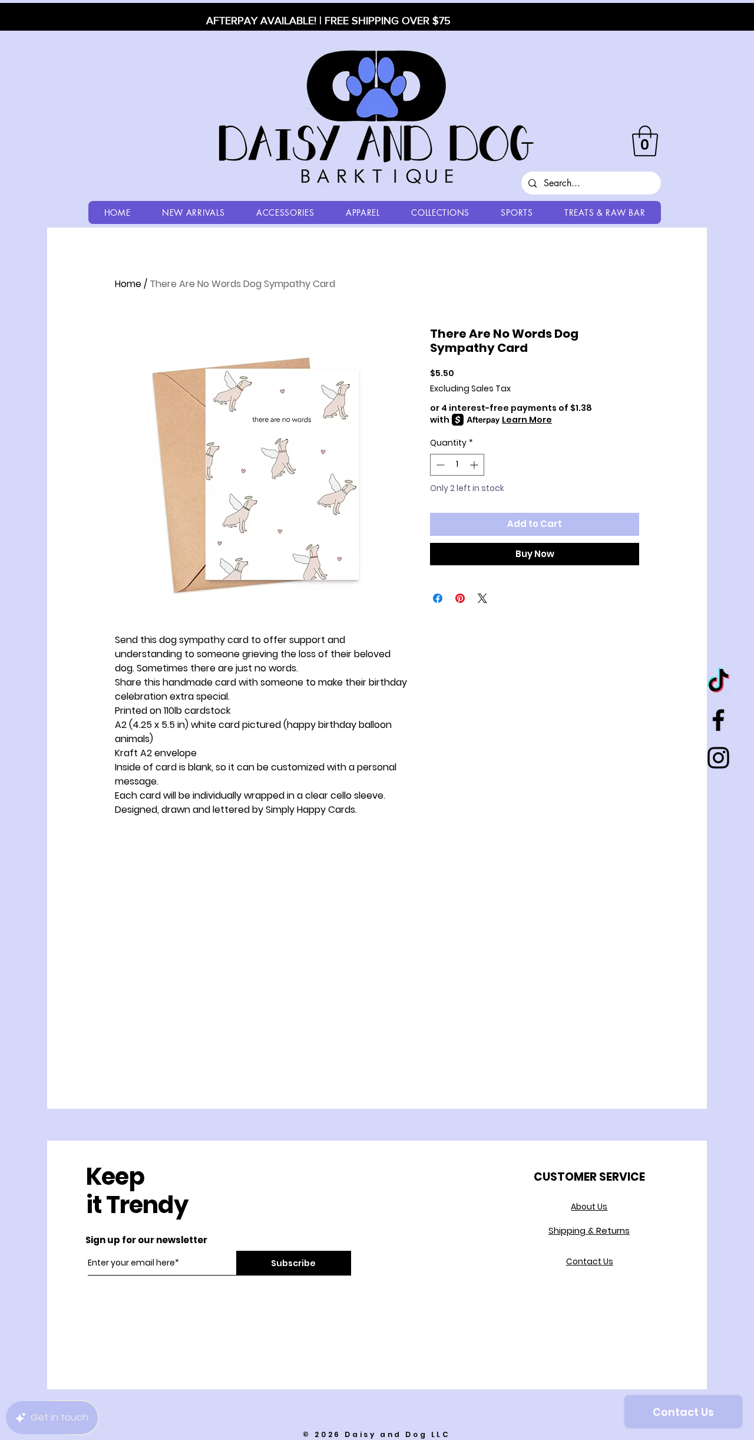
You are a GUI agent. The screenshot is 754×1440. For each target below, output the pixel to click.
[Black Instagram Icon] (718, 757)
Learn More (527, 420)
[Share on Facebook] (438, 598)
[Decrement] (439, 464)
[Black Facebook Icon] (718, 720)
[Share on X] (482, 598)
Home (128, 284)
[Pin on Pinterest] (460, 598)
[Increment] (475, 464)
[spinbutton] (457, 464)
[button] (645, 141)
